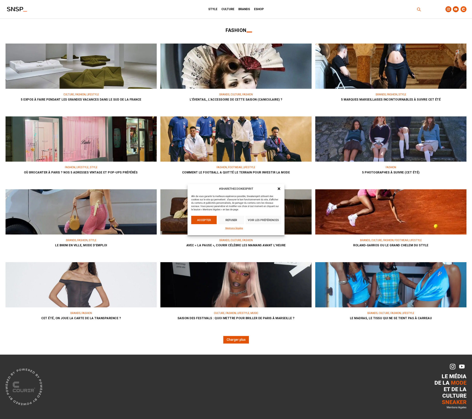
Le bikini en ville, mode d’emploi (81, 245)
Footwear (235, 167)
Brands (244, 9)
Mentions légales (234, 228)
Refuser (231, 220)
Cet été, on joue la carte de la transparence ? (81, 318)
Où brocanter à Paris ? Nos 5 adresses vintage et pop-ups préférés (81, 172)
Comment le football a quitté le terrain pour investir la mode (236, 172)
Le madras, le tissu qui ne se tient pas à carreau (391, 318)
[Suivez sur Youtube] (456, 9)
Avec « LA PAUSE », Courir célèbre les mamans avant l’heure (236, 245)
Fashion (80, 94)
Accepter (204, 220)
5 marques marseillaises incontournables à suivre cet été (391, 99)
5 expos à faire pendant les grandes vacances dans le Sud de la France (81, 99)
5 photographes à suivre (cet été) (391, 172)
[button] (279, 189)
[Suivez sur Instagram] (448, 9)
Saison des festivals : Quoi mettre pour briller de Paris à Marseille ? (236, 318)
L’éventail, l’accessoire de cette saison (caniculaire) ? (236, 99)
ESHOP (259, 9)
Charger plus (236, 340)
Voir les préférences (263, 220)
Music (254, 313)
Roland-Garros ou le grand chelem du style (390, 245)
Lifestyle (93, 94)
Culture (227, 9)
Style (212, 9)
